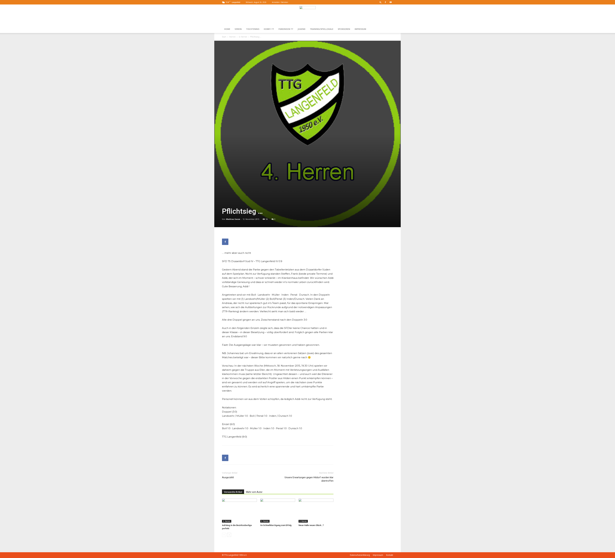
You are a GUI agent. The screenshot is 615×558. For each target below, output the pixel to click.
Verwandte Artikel (233, 492)
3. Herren (226, 521)
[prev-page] (224, 535)
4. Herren (243, 36)
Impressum (360, 29)
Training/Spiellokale (321, 29)
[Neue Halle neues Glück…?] (316, 511)
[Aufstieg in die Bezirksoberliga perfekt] (239, 511)
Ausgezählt (228, 477)
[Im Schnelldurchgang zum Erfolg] (277, 511)
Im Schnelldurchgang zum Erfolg (275, 525)
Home (227, 29)
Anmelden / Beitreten (280, 2)
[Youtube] (390, 2)
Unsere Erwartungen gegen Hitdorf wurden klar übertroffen (309, 479)
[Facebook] (385, 2)
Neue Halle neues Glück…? (311, 525)
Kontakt (389, 555)
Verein (238, 29)
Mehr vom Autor (254, 492)
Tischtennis (252, 29)
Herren (232, 36)
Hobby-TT (269, 29)
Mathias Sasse (233, 219)
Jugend (301, 29)
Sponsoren (344, 29)
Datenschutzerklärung (360, 555)
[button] (380, 2)
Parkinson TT (286, 29)
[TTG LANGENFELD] (307, 15)
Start (224, 36)
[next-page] (229, 535)
